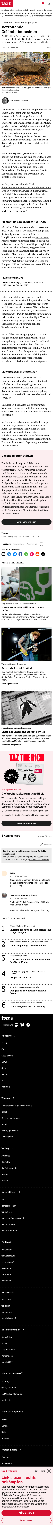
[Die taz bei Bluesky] (22, 1026)
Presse (4, 1180)
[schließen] (49, 1470)
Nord (3, 1080)
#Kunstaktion (24, 536)
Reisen (4, 1419)
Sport (4, 1068)
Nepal (4, 1112)
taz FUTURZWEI (8, 1388)
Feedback (6, 1457)
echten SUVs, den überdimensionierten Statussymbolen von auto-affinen (26, 187)
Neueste (41, 836)
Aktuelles (5, 1156)
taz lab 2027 (7, 1362)
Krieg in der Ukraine (10, 1118)
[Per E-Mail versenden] (3, 554)
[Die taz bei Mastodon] (17, 1026)
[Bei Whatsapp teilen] (26, 554)
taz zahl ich (6, 1212)
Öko (3, 1049)
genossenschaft (8, 1206)
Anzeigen (5, 1438)
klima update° (7, 1262)
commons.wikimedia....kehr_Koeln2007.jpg (29, 910)
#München (36, 536)
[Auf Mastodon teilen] (9, 554)
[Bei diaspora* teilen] (32, 554)
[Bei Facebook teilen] (20, 554)
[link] (15, 10)
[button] (50, 3)
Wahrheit (5, 1087)
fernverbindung (8, 1256)
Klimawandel (7, 1137)
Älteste (49, 836)
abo (3, 1199)
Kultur (4, 1062)
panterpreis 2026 (9, 1230)
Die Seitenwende (9, 1168)
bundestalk (6, 1249)
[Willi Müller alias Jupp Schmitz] (4, 895)
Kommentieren (19, 544)
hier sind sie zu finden (39, 859)
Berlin (4, 1074)
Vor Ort (4, 1343)
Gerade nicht (40, 1471)
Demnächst (6, 1337)
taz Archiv (6, 1400)
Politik (4, 1043)
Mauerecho (6, 1268)
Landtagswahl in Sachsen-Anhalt (16, 1106)
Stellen (4, 1174)
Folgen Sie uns (7, 1025)
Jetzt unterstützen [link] (26, 522)
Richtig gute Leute (9, 1130)
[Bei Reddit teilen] (37, 554)
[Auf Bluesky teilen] (15, 554)
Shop (3, 1432)
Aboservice (6, 1463)
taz (7, 1018)
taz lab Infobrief (8, 1318)
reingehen (6, 1281)
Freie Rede (6, 1274)
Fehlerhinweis (32, 544)
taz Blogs (5, 1381)
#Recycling (12, 536)
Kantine (5, 1426)
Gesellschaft (7, 1056)
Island (4, 1124)
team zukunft (7, 1299)
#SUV (3, 536)
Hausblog (5, 1162)
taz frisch (5, 1306)
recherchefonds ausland (12, 1218)
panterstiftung (8, 1224)
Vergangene (7, 1356)
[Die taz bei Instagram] (28, 1026)
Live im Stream (8, 1349)
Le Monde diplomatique (12, 1394)
